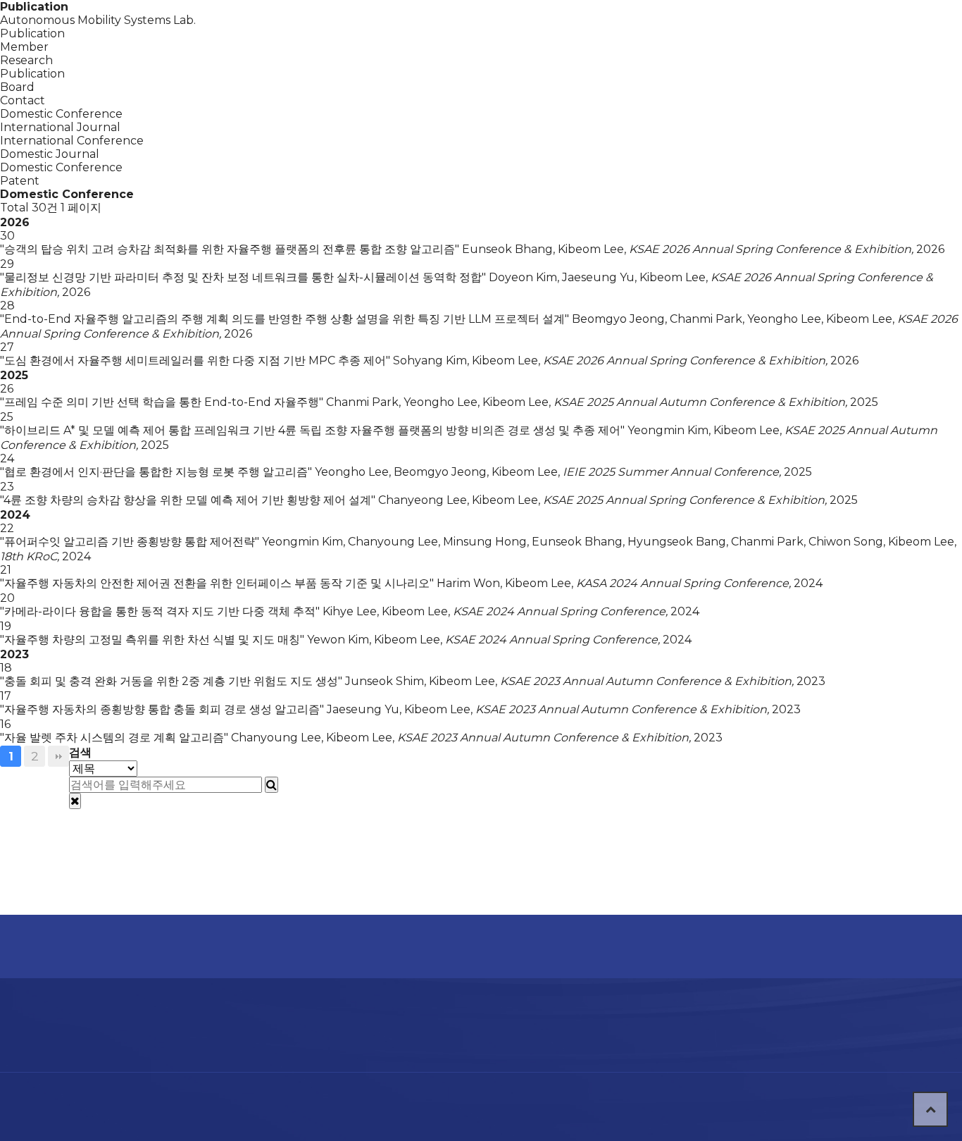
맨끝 (58, 756)
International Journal (60, 127)
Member (290, 31)
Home (95, 946)
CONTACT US (823, 31)
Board (671, 31)
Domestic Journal (49, 154)
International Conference (72, 140)
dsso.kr (554, 1096)
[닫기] (75, 801)
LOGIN (740, 30)
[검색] (271, 785)
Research (417, 31)
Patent (19, 180)
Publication (544, 31)
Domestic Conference (61, 167)
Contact (22, 100)
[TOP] (930, 1109)
